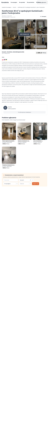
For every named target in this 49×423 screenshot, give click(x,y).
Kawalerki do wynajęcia (6, 7)
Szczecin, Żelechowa (7, 166)
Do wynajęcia (14, 2)
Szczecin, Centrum (37, 142)
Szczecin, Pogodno (22, 142)
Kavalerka (5, 2)
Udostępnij (44, 16)
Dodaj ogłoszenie (42, 2)
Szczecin (14, 7)
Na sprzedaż (22, 2)
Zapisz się (35, 183)
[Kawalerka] (9, 131)
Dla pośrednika (30, 2)
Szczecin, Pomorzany (7, 142)
